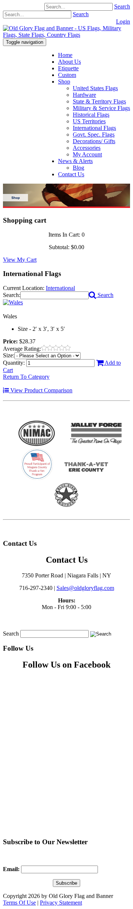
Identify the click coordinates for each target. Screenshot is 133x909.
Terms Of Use (19, 902)
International (60, 288)
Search (122, 6)
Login (123, 21)
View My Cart (20, 260)
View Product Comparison (40, 390)
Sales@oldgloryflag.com (85, 588)
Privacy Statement (61, 902)
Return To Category (26, 377)
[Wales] (13, 302)
